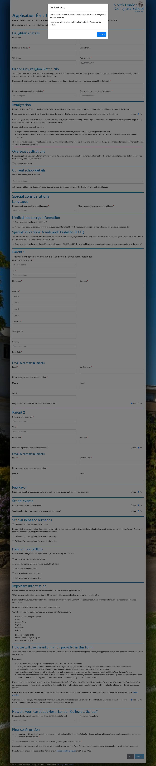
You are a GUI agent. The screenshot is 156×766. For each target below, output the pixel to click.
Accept (102, 34)
